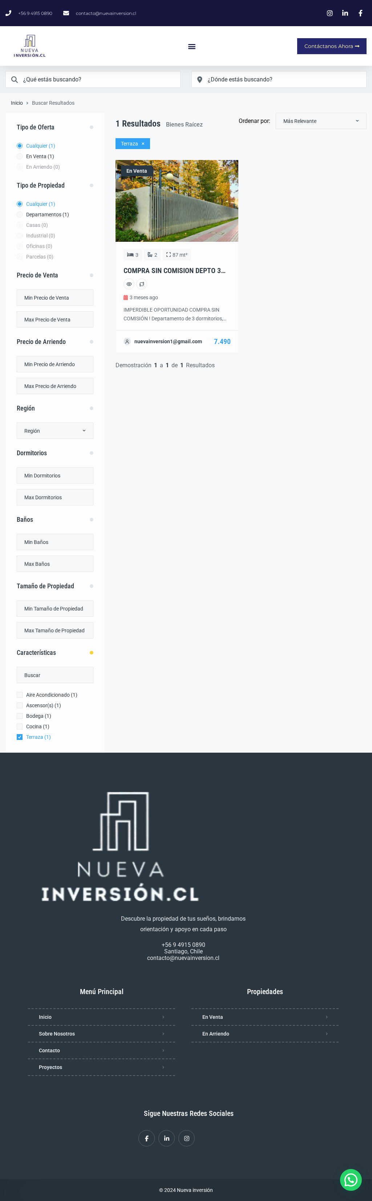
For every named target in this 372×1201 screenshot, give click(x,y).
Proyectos (50, 1067)
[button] (192, 46)
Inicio (17, 102)
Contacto (49, 1050)
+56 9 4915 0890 (183, 944)
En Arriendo (215, 1034)
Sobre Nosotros (57, 1034)
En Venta (212, 1017)
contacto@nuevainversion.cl (183, 957)
